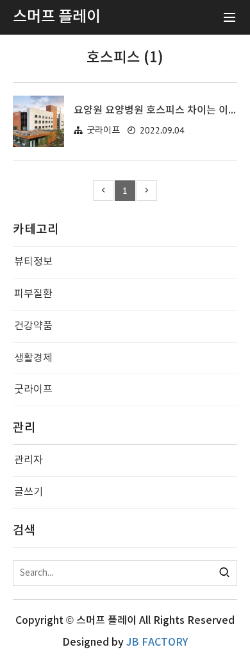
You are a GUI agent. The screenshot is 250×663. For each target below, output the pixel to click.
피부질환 (33, 294)
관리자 (28, 460)
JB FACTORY (157, 642)
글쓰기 (28, 492)
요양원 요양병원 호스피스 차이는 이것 (156, 110)
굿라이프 (103, 130)
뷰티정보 (33, 262)
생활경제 (33, 358)
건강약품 (33, 326)
